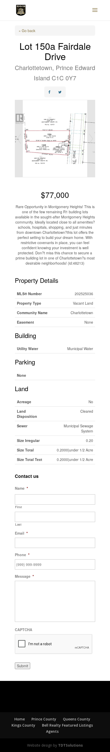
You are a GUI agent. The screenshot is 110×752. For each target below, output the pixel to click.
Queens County (76, 719)
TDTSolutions (70, 745)
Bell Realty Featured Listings (67, 725)
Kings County (23, 725)
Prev (19, 138)
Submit (22, 665)
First (18, 507)
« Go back (27, 30)
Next (91, 138)
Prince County (43, 719)
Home (19, 719)
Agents (52, 731)
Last (18, 524)
